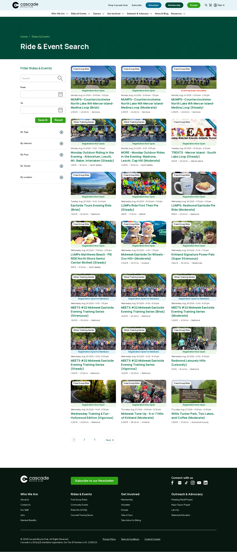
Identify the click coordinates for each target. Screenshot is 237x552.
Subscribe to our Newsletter (94, 481)
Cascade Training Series (82, 515)
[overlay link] (93, 90)
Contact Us (25, 504)
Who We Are (58, 13)
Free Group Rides (79, 499)
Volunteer (125, 504)
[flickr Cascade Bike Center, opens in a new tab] (180, 483)
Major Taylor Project (180, 504)
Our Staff (24, 510)
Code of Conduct (152, 539)
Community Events (79, 504)
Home (24, 36)
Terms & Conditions (130, 539)
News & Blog (161, 13)
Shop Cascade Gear (118, 5)
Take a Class (127, 515)
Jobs (22, 515)
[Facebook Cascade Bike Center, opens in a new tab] (173, 483)
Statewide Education (180, 515)
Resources (176, 13)
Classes (97, 13)
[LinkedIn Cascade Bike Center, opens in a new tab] (205, 483)
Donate (124, 510)
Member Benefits (28, 520)
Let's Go (175, 510)
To (21, 103)
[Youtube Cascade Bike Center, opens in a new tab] (199, 482)
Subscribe (137, 5)
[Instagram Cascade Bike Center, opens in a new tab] (193, 483)
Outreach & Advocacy (137, 13)
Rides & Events (78, 13)
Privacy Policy (109, 539)
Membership (127, 499)
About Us (24, 499)
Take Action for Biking (131, 520)
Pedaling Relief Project (182, 499)
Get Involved (113, 13)
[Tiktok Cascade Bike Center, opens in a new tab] (186, 483)
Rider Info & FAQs (79, 510)
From (22, 87)
